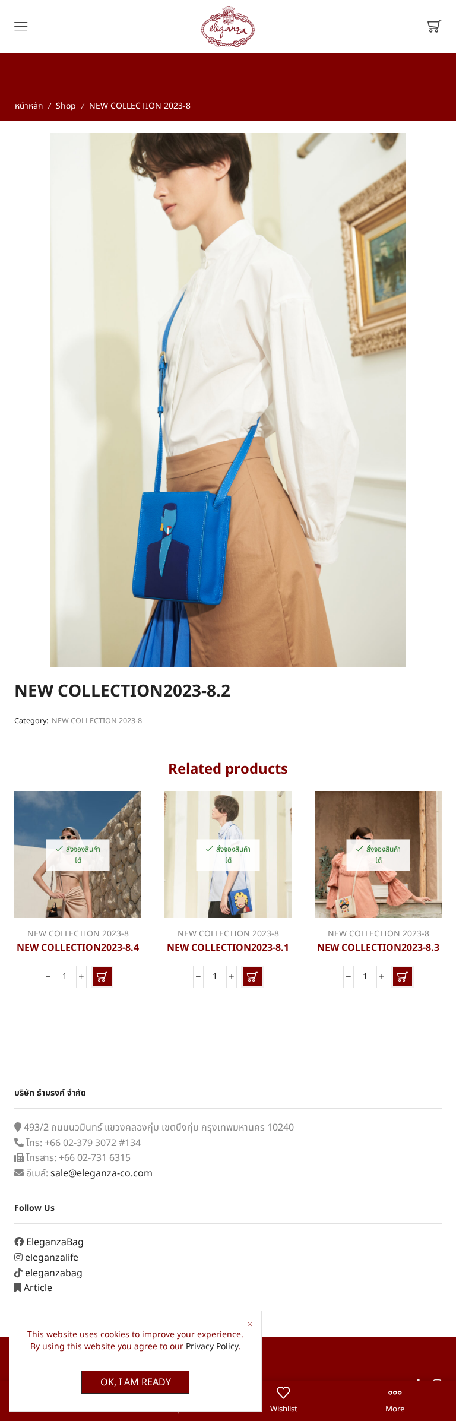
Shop (66, 106)
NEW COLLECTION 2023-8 (140, 106)
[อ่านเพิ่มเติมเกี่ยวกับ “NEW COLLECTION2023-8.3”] (402, 977)
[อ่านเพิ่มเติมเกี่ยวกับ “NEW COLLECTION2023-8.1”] (252, 977)
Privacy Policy (212, 1346)
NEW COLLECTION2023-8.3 (378, 948)
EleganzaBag (55, 1242)
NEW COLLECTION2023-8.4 (78, 948)
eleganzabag (54, 1273)
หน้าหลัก (29, 106)
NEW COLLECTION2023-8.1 (228, 948)
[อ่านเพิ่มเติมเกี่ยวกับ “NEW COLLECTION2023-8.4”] (102, 977)
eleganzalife (51, 1258)
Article (38, 1288)
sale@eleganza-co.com (101, 1173)
